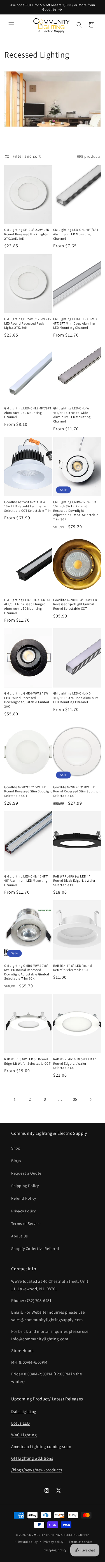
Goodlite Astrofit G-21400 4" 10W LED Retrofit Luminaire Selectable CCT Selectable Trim (28, 506)
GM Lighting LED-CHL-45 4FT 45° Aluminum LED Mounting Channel (26, 880)
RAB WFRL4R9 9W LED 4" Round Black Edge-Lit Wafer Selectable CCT (74, 880)
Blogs (16, 1160)
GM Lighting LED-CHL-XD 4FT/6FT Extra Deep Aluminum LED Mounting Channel (76, 697)
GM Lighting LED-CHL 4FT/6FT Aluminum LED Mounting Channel (76, 234)
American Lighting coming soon (41, 1446)
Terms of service (80, 1542)
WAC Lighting (24, 1434)
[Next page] (90, 1099)
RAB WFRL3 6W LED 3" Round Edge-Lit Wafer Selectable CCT (27, 1061)
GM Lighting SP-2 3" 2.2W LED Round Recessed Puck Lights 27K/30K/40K (26, 234)
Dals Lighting (23, 1411)
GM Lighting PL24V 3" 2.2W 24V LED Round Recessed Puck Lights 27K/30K (27, 323)
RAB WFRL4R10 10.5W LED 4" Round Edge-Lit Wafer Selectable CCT (74, 1063)
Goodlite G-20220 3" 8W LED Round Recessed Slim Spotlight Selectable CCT (77, 791)
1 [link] (15, 1099)
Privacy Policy (23, 1210)
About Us (19, 1236)
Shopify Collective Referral (35, 1248)
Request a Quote (26, 1173)
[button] (11, 25)
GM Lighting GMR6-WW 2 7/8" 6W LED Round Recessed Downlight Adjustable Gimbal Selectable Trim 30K (26, 972)
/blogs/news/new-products (36, 1469)
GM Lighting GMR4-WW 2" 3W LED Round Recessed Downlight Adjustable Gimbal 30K (26, 699)
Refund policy (28, 1542)
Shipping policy (55, 1550)
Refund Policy (23, 1198)
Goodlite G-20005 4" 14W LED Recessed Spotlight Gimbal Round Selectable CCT (75, 604)
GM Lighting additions (32, 1458)
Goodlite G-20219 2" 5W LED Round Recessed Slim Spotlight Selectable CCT (28, 791)
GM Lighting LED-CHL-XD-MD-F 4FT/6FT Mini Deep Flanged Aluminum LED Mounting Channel (27, 606)
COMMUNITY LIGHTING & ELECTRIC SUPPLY (58, 1535)
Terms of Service (26, 1223)
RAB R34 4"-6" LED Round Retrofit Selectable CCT (72, 967)
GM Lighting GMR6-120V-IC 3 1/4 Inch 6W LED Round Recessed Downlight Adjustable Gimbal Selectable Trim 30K (76, 510)
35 (75, 1099)
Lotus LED (20, 1423)
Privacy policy (53, 1542)
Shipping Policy (25, 1185)
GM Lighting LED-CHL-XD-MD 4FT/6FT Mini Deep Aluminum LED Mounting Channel (75, 323)
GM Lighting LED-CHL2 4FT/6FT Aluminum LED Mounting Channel (28, 412)
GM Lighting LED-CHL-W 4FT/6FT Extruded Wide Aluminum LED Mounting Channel (72, 414)
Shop (15, 1148)
